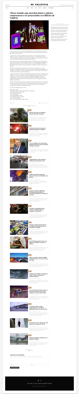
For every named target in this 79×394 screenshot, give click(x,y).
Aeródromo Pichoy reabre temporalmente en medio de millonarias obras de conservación (38, 308)
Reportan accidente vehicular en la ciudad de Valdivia (38, 338)
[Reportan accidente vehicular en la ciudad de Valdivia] (19, 338)
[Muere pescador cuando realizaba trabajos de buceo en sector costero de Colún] (19, 257)
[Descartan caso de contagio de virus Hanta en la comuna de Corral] (19, 322)
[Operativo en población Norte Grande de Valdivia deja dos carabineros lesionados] (19, 208)
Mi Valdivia (39, 4)
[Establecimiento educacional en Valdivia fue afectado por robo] (19, 161)
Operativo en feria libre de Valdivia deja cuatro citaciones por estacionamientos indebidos (59, 31)
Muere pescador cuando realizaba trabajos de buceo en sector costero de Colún (38, 259)
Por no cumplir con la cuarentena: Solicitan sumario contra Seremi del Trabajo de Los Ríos (38, 144)
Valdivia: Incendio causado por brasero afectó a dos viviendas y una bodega (38, 176)
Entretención (44, 383)
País (33, 383)
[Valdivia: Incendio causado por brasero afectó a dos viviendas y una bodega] (19, 175)
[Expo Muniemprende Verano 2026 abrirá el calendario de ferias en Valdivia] (19, 242)
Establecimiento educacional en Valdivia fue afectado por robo (37, 160)
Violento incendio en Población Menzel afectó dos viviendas (37, 113)
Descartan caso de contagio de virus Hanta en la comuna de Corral (38, 323)
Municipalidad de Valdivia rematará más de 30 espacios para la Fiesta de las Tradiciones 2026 (59, 28)
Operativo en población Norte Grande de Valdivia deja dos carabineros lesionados (37, 210)
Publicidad (50, 383)
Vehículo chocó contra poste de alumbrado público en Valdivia (37, 128)
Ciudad (12, 103)
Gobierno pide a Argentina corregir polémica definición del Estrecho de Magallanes (59, 34)
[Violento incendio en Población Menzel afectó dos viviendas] (19, 115)
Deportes (40, 383)
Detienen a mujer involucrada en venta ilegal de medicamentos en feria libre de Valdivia (37, 226)
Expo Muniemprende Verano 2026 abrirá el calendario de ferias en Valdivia (38, 242)
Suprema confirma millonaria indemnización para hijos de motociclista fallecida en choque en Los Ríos (38, 192)
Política (36, 383)
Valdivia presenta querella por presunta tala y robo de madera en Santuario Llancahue (59, 40)
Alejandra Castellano (37, 115)
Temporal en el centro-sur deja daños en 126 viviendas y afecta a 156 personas (59, 37)
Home (28, 383)
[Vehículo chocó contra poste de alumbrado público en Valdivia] (19, 128)
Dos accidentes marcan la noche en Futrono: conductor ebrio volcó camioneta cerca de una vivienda (38, 291)
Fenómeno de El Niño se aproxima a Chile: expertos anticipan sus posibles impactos (38, 275)
